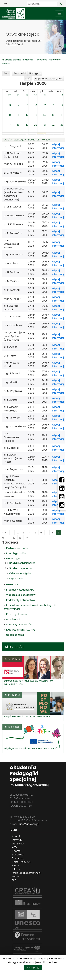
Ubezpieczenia (15, 635)
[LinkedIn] (61, 488)
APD (14, 847)
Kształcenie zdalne (17, 548)
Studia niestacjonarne (22, 563)
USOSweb (18, 843)
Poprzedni (20, 73)
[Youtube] (61, 497)
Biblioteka (17, 854)
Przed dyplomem (16, 614)
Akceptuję (33, 967)
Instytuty (17, 840)
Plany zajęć (41, 59)
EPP (14, 880)
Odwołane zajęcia (20, 573)
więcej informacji (58, 146)
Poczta (16, 851)
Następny (35, 73)
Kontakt (16, 836)
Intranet (16, 869)
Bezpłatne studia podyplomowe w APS (27, 716)
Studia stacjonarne (20, 568)
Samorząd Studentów (19, 624)
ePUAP (15, 876)
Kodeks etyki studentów (20, 600)
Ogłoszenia (16, 578)
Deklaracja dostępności (26, 873)
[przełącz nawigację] (59, 13)
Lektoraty (12, 584)
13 (20, 538)
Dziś (6, 73)
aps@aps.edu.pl (29, 824)
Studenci (28, 59)
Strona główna (13, 59)
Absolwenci (13, 619)
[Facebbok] (61, 480)
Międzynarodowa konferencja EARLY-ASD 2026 (32, 748)
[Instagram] (61, 505)
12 (14, 538)
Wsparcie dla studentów (20, 595)
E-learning (18, 858)
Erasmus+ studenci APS (20, 589)
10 (3, 538)
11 (8, 538)
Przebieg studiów (16, 553)
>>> (28, 538)
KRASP (15, 865)
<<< (4, 532)
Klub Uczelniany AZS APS (20, 629)
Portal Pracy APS (21, 862)
